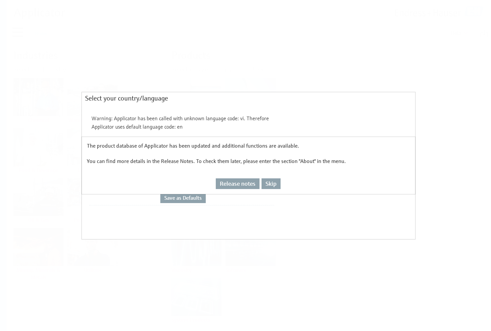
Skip (271, 183)
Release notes (238, 183)
